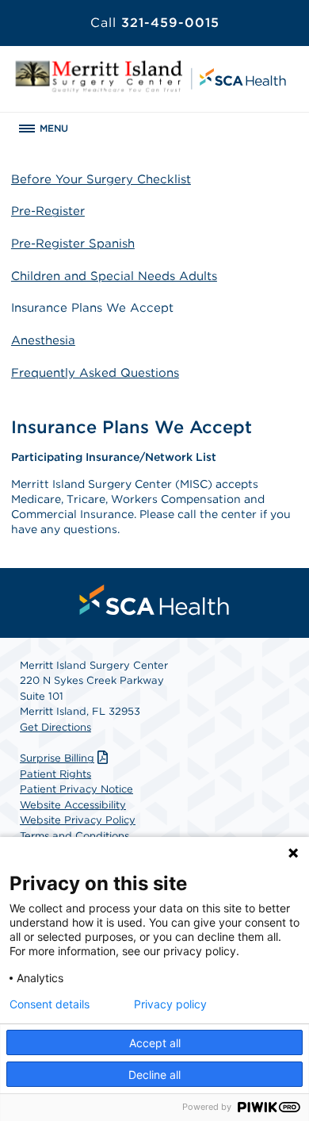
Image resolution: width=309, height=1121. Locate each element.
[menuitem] (154, 600)
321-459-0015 (154, 22)
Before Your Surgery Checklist (101, 179)
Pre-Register (48, 211)
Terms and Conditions (74, 836)
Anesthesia (43, 340)
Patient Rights (55, 774)
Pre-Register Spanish (73, 243)
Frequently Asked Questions (95, 373)
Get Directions (55, 727)
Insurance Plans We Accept (92, 308)
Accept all (155, 1043)
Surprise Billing (57, 758)
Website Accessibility (73, 805)
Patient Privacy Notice (76, 789)
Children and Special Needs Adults (114, 276)
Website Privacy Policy (77, 820)
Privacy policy (170, 1004)
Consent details (50, 1004)
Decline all (154, 1074)
